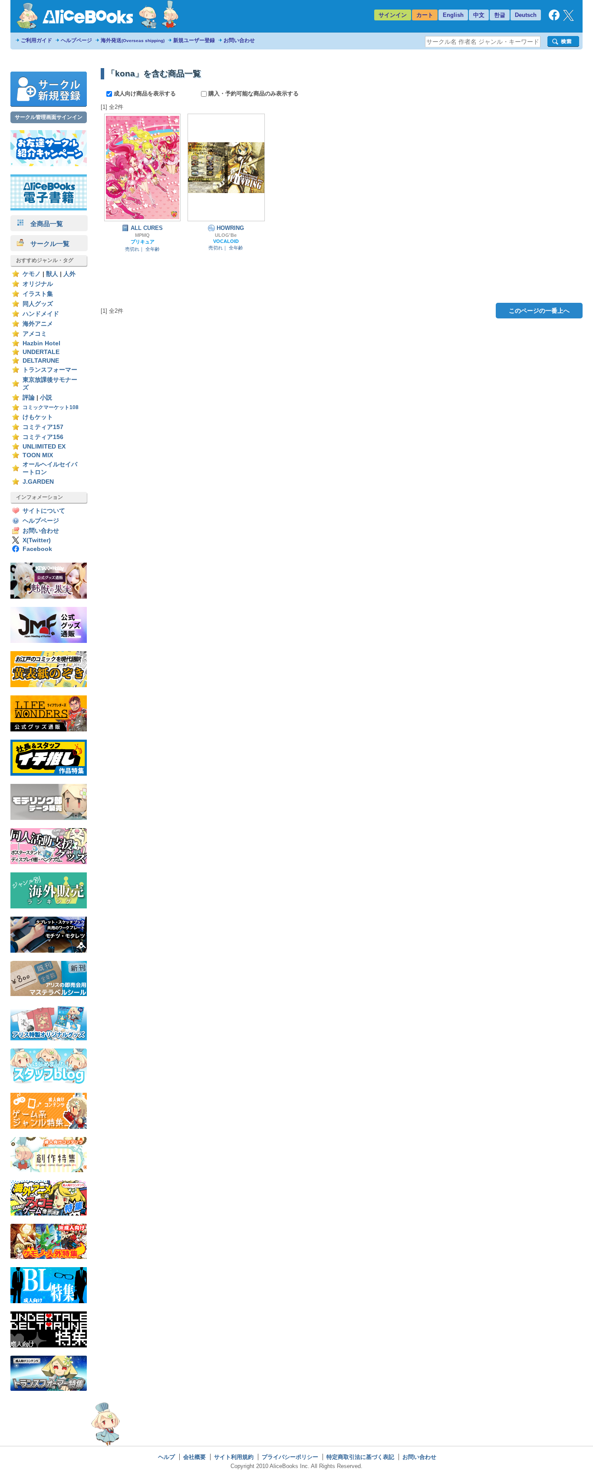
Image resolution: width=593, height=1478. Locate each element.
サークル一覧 (46, 243)
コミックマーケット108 (51, 407)
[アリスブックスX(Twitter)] (568, 19)
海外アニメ (38, 324)
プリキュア (143, 241)
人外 (69, 274)
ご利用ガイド (36, 40)
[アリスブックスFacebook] (554, 18)
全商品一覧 (43, 223)
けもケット (38, 417)
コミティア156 (43, 437)
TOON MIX (38, 455)
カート (424, 15)
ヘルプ (166, 1457)
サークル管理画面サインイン (48, 117)
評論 (29, 397)
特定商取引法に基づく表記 (360, 1457)
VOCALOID (226, 241)
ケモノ (32, 274)
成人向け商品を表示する (145, 93)
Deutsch (526, 15)
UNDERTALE (41, 352)
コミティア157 (43, 427)
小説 (46, 397)
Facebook (37, 549)
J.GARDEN (38, 481)
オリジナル (38, 284)
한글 (499, 15)
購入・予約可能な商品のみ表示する (253, 93)
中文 (478, 15)
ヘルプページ (76, 40)
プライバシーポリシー (290, 1457)
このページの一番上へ (539, 310)
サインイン (393, 15)
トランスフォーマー (50, 370)
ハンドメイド (41, 314)
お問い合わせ (239, 40)
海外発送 (133, 40)
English (453, 15)
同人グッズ (38, 304)
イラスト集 (38, 294)
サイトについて (44, 511)
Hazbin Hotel (41, 343)
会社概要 (194, 1457)
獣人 (52, 274)
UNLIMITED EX (44, 446)
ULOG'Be (226, 235)
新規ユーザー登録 (194, 40)
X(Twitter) (37, 540)
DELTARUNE (41, 360)
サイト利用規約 (234, 1457)
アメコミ (35, 334)
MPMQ (142, 235)
